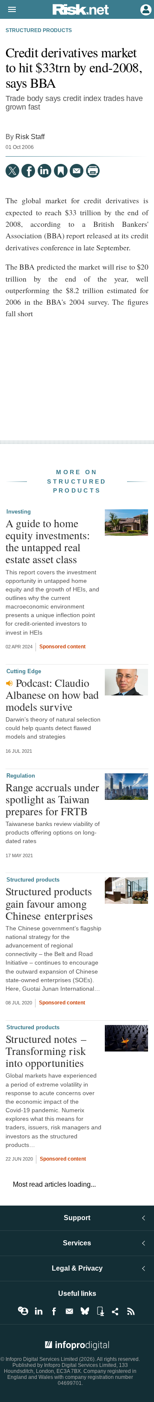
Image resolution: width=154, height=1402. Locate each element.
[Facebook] (28, 171)
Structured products (39, 30)
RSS (131, 1311)
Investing (18, 511)
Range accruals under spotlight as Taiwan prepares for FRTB (52, 799)
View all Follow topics (23, 1311)
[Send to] (76, 171)
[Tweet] (12, 171)
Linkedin (38, 1311)
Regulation (20, 775)
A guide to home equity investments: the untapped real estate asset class (48, 541)
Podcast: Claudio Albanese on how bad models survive (52, 695)
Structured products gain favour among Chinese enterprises (49, 903)
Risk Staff (29, 136)
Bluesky (85, 1311)
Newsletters (69, 1311)
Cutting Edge (23, 671)
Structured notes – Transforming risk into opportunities (46, 1051)
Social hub (115, 1311)
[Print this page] (93, 171)
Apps (100, 1311)
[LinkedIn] (44, 171)
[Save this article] (61, 171)
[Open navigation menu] (8, 10)
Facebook (54, 1311)
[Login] (145, 9)
